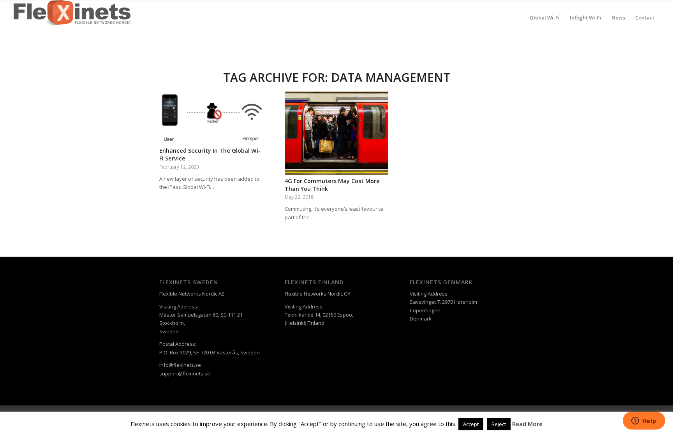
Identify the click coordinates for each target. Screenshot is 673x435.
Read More (527, 424)
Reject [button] (499, 424)
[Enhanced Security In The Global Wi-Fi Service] (211, 117)
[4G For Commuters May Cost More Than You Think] (337, 133)
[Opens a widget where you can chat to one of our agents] (643, 421)
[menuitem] (545, 17)
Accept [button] (471, 424)
